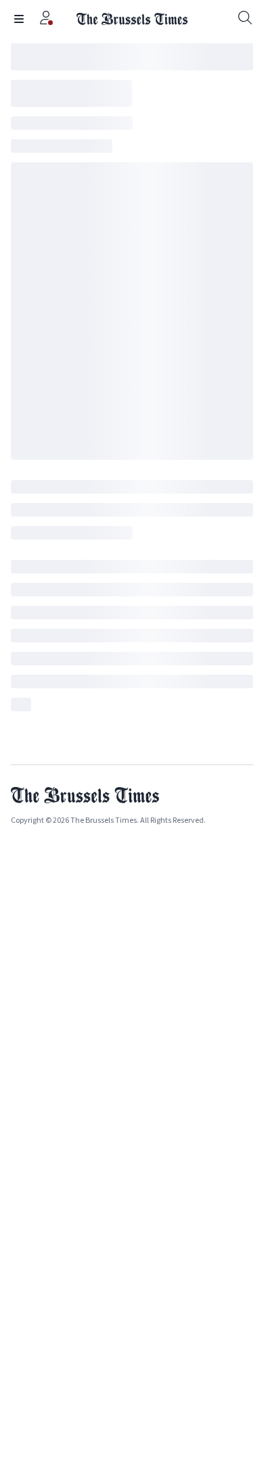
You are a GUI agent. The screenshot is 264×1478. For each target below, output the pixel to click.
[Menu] (18, 18)
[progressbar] (132, 56)
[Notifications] (46, 18)
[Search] (245, 18)
